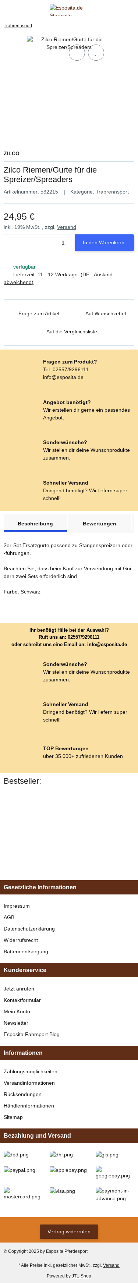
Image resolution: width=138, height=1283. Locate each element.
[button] (117, 10)
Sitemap (13, 1117)
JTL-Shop (81, 1276)
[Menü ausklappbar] (7, 10)
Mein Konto (17, 1011)
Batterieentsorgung (26, 951)
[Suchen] (20, 10)
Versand (66, 227)
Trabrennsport (112, 192)
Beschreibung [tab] (35, 524)
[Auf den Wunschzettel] (96, 53)
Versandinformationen (29, 1083)
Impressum (17, 906)
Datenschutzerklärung (29, 929)
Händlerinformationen (29, 1106)
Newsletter (16, 1023)
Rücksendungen (23, 1094)
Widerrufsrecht (21, 940)
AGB (9, 917)
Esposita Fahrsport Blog (32, 1034)
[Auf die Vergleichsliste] (77, 53)
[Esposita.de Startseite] (69, 9)
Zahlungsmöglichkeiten (30, 1071)
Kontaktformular (22, 1000)
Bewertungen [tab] (99, 524)
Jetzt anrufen (19, 989)
